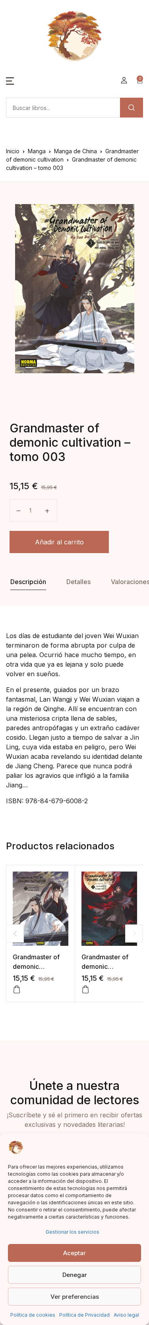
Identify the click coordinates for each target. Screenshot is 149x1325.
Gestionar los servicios (72, 1232)
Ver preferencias (74, 1296)
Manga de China (75, 151)
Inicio (12, 151)
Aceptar (74, 1253)
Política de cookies (32, 1315)
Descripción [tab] (28, 582)
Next (134, 933)
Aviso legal (126, 1315)
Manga (37, 151)
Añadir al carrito (59, 542)
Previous (15, 933)
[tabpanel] (74, 288)
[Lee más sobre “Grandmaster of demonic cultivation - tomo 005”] (17, 989)
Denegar (74, 1275)
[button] (10, 80)
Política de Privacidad (84, 1315)
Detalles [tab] (78, 582)
